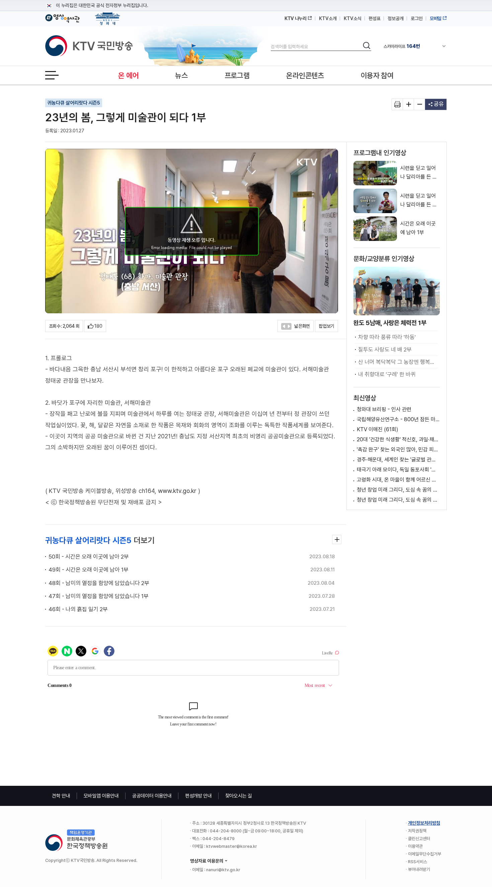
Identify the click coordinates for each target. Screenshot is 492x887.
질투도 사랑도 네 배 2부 (385, 349)
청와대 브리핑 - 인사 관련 (384, 409)
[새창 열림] (397, 104)
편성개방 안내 (198, 796)
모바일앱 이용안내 (101, 796)
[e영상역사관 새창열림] (62, 17)
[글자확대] (408, 104)
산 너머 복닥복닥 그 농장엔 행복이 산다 (398, 362)
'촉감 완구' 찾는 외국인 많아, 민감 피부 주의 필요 (398, 449)
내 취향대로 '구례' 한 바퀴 (387, 374)
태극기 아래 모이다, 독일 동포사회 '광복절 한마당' (398, 469)
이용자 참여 (377, 75)
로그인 (417, 18)
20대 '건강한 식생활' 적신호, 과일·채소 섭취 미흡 (398, 439)
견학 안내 (61, 796)
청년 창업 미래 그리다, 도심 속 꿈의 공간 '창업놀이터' (398, 490)
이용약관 (415, 846)
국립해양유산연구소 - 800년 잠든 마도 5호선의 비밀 (398, 419)
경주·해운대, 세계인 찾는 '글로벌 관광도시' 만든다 (398, 459)
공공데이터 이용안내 (152, 796)
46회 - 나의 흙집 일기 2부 (78, 609)
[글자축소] (419, 104)
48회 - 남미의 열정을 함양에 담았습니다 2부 (99, 583)
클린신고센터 (419, 838)
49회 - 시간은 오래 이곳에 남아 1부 (89, 569)
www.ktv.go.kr (177, 490)
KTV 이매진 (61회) (377, 429)
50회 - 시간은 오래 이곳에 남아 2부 (89, 556)
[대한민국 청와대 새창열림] (107, 15)
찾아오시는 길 (238, 796)
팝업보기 (326, 326)
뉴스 (181, 75)
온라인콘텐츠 (305, 75)
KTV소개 (328, 18)
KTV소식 (352, 18)
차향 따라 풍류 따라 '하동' (387, 337)
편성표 (374, 18)
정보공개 (396, 18)
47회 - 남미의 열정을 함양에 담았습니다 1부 (99, 596)
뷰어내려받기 (419, 869)
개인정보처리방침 (424, 823)
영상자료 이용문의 (206, 861)
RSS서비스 (417, 861)
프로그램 (237, 75)
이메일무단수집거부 (424, 854)
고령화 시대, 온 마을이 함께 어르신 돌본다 (398, 480)
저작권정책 (417, 830)
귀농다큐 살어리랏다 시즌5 (73, 103)
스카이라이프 (402, 46)
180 (98, 326)
